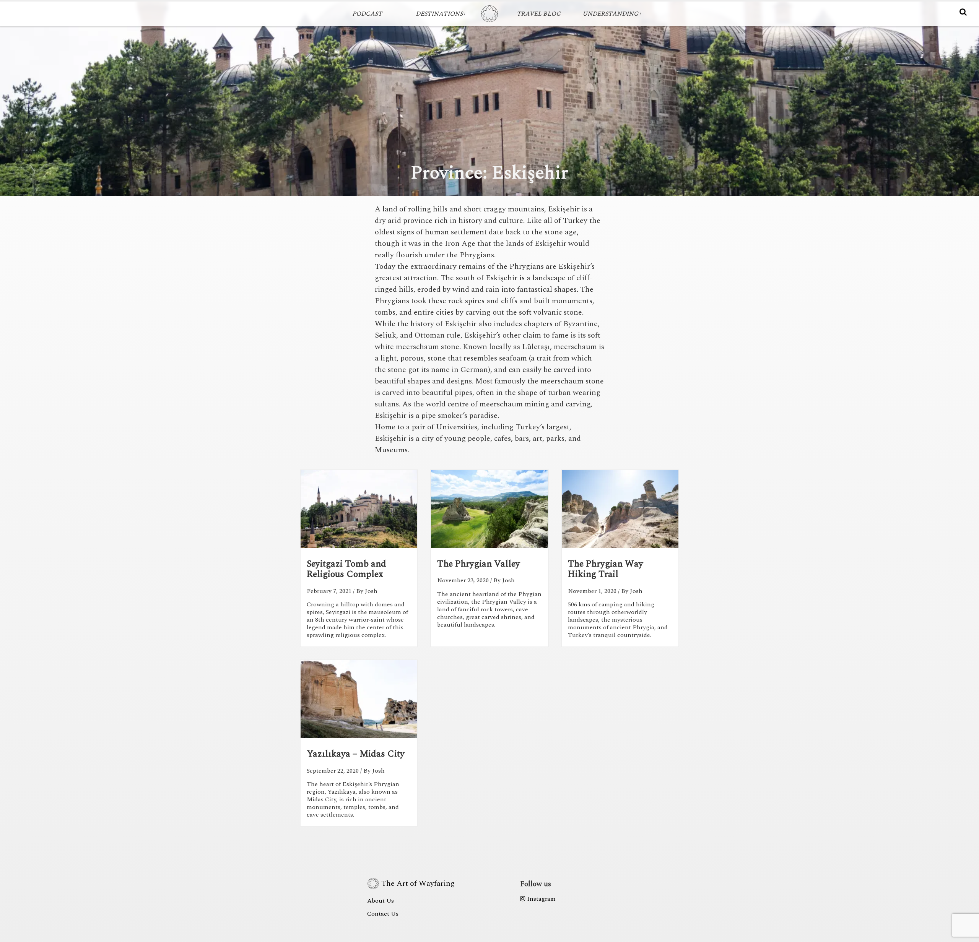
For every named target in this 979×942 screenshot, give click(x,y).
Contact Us (382, 913)
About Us (380, 900)
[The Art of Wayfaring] (489, 14)
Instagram (540, 898)
